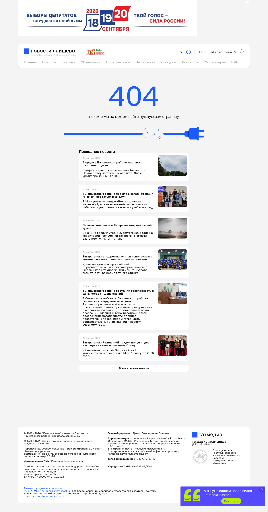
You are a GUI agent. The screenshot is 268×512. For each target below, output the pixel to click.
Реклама (68, 62)
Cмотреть (231, 501)
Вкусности (190, 62)
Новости (49, 62)
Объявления (90, 62)
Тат (199, 52)
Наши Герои (145, 62)
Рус (182, 52)
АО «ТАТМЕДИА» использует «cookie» (47, 490)
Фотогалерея (215, 62)
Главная (30, 62)
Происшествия (118, 62)
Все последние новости (134, 368)
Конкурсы (168, 62)
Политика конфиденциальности (44, 495)
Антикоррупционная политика (43, 488)
